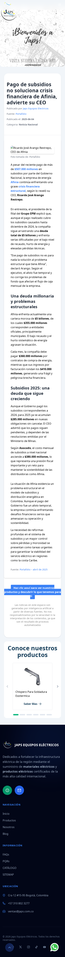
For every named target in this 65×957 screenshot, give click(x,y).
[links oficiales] (38, 130)
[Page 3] (29, 714)
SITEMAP (8, 874)
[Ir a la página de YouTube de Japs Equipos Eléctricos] (44, 947)
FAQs (6, 854)
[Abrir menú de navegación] (59, 5)
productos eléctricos (18, 771)
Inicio (6, 814)
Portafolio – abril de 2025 (34, 569)
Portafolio (21, 113)
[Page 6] (49, 714)
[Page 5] (42, 714)
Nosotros (8, 827)
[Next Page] (57, 686)
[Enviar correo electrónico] (19, 790)
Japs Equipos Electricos (35, 108)
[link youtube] (32, 130)
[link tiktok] (26, 130)
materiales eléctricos (38, 767)
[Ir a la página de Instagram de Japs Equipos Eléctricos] (28, 947)
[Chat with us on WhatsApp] (54, 947)
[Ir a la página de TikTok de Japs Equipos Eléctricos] (36, 947)
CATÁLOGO (9, 868)
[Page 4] (35, 714)
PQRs (6, 861)
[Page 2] (22, 714)
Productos (9, 820)
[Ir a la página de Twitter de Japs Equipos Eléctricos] (20, 947)
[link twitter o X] (20, 130)
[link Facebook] (8, 130)
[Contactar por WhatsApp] (7, 790)
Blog (5, 834)
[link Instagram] (14, 130)
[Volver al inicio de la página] (9, 947)
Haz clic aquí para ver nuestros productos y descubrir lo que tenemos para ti (32, 592)
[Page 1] (15, 714)
